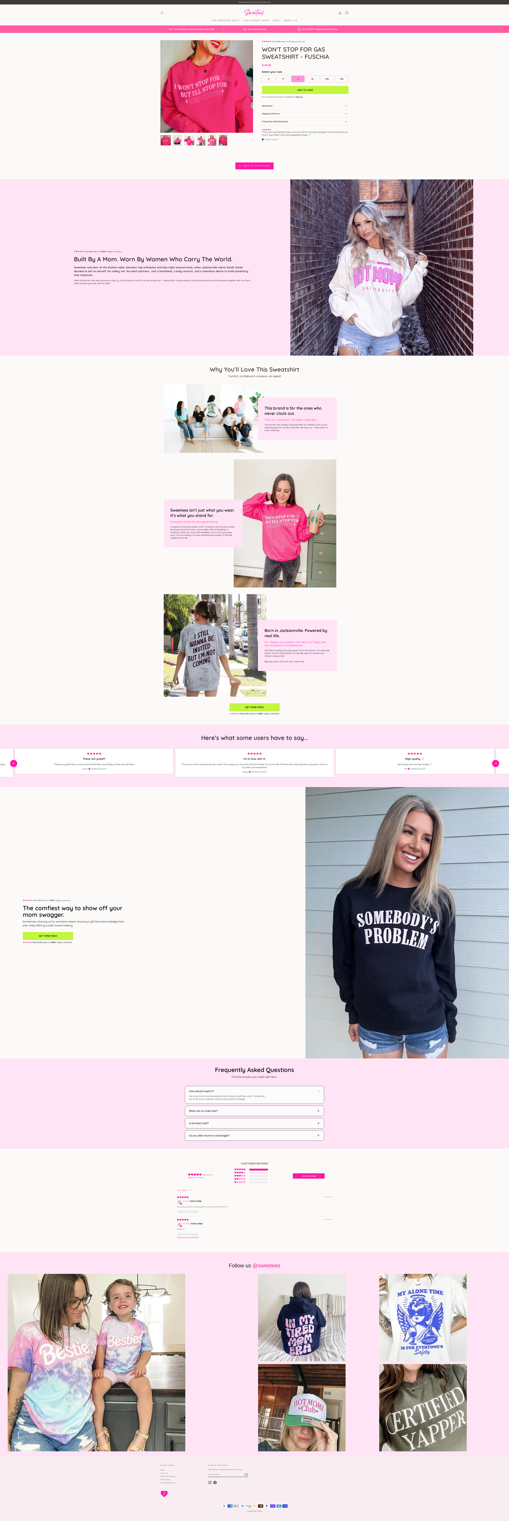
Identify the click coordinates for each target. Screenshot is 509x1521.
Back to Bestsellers (256, 166)
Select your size (272, 71)
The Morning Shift (226, 20)
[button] (495, 763)
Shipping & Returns (271, 113)
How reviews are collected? (188, 1237)
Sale (276, 20)
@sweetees (266, 1265)
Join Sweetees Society (167, 1483)
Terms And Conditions (167, 1476)
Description (267, 106)
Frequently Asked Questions (275, 121)
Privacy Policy (165, 1479)
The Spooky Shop (256, 20)
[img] (182, 1197)
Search (162, 1470)
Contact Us (164, 1473)
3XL (342, 79)
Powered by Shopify (254, 1511)
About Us (290, 20)
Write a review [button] (309, 1176)
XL (312, 79)
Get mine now (254, 707)
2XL (327, 79)
